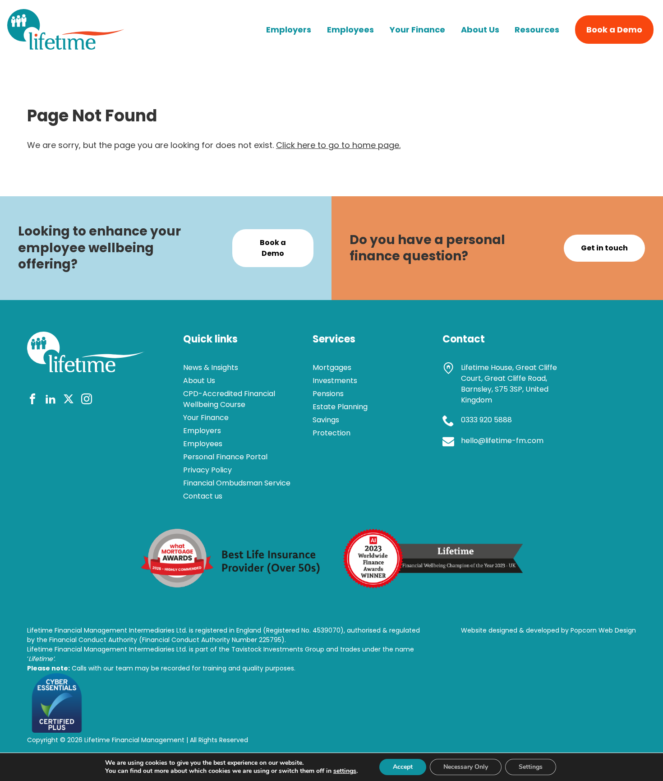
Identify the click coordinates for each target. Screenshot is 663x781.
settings (344, 771)
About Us (480, 29)
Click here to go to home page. (338, 145)
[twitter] (68, 400)
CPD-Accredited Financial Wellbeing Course (229, 399)
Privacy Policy (207, 470)
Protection (331, 433)
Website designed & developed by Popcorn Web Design (548, 630)
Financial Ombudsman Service (236, 483)
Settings (531, 767)
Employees (350, 29)
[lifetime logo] (65, 46)
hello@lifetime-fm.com (502, 440)
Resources (537, 29)
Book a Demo (614, 29)
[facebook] (32, 400)
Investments (335, 380)
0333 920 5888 (486, 420)
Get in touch (604, 248)
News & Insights (210, 367)
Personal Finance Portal (225, 457)
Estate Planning (340, 407)
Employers (288, 29)
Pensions (328, 393)
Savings (326, 420)
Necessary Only (465, 767)
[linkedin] (50, 400)
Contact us (202, 496)
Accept (403, 767)
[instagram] (86, 400)
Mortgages (332, 367)
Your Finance (417, 29)
